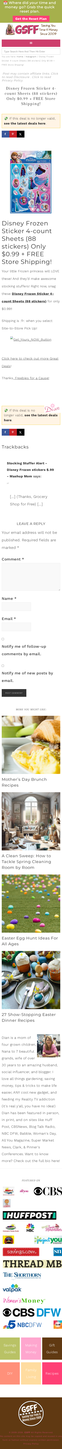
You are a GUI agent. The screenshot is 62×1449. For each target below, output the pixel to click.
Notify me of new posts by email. (27, 677)
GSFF (31, 29)
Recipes (52, 1373)
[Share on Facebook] (5, 134)
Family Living (31, 1373)
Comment (13, 559)
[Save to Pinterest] (13, 134)
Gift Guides (52, 1348)
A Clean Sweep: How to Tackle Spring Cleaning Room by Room (26, 861)
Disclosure (21, 77)
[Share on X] (20, 134)
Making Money (31, 1348)
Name (9, 598)
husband (49, 1065)
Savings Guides (10, 1348)
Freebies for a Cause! (31, 378)
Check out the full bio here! (37, 1161)
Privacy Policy (12, 80)
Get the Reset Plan (31, 19)
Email (9, 619)
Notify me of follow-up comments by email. (24, 650)
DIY (10, 1373)
